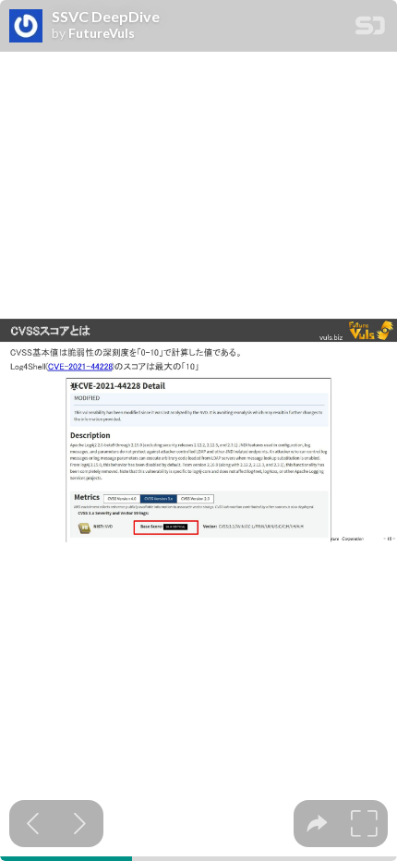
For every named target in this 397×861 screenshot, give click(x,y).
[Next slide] (80, 823)
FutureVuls (101, 33)
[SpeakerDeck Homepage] (370, 29)
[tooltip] (317, 823)
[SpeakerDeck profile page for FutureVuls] (25, 26)
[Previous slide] (33, 823)
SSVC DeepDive (106, 16)
